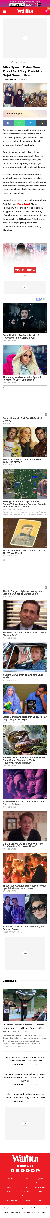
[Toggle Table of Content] (40, 114)
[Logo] (25, 11)
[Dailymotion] (38, 1170)
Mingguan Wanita (10, 62)
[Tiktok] (28, 1170)
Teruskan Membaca (25, 270)
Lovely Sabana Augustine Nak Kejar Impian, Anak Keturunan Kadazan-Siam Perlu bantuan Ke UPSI (25, 1077)
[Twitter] (23, 1170)
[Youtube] (33, 1170)
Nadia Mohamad (9, 1031)
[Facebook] (12, 1170)
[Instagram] (17, 1170)
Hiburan (23, 62)
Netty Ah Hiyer (10, 79)
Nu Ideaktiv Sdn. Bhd (23, 1212)
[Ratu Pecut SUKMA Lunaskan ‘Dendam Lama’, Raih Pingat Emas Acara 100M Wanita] (25, 1005)
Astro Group (42, 1212)
